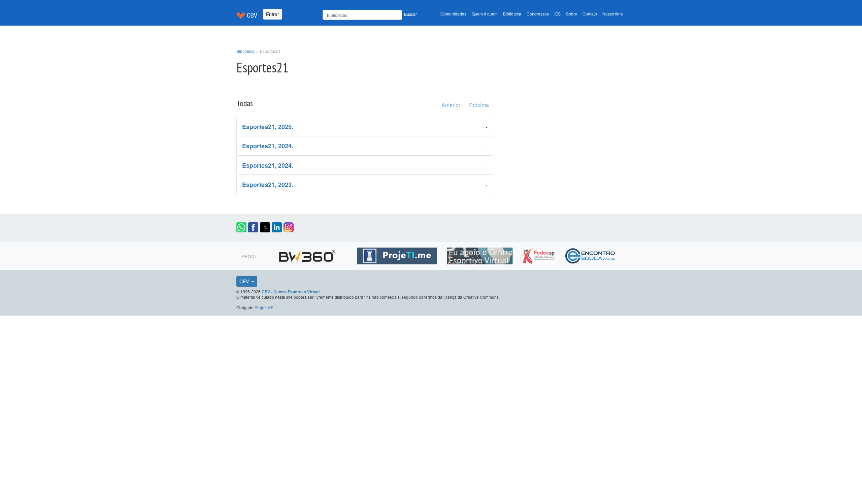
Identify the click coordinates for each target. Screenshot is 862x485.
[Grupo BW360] (308, 255)
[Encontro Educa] (590, 255)
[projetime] (398, 255)
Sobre (571, 14)
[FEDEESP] (540, 255)
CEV (244, 281)
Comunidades (453, 14)
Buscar (410, 14)
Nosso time (612, 14)
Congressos (538, 14)
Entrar (272, 14)
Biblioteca (512, 14)
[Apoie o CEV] (481, 255)
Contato (590, 14)
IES (557, 14)
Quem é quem (485, 14)
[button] (241, 227)
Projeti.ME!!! (265, 307)
